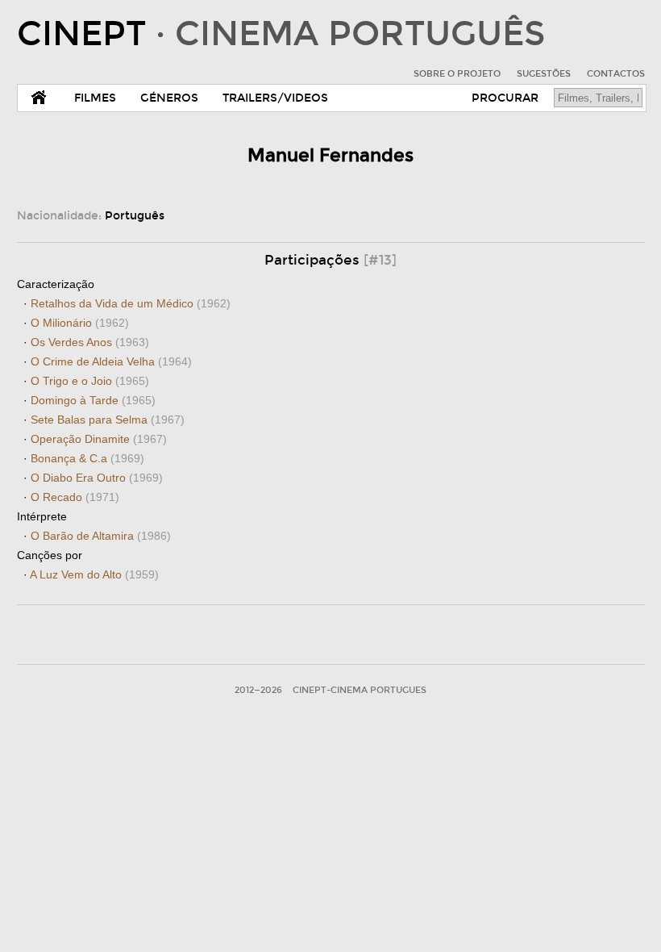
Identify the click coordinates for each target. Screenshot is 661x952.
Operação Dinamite (99, 438)
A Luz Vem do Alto (94, 574)
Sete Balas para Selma (108, 419)
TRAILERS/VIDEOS (275, 98)
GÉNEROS (169, 98)
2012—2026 (258, 690)
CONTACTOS (616, 74)
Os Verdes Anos (90, 342)
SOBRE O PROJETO (457, 74)
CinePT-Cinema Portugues (359, 690)
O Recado (75, 497)
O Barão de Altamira (101, 535)
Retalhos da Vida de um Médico (131, 303)
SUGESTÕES (544, 74)
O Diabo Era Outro (97, 477)
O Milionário (80, 322)
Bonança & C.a (87, 458)
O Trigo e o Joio (90, 380)
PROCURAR (505, 98)
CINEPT (281, 34)
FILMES (95, 98)
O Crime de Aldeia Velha (111, 361)
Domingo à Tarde (93, 400)
